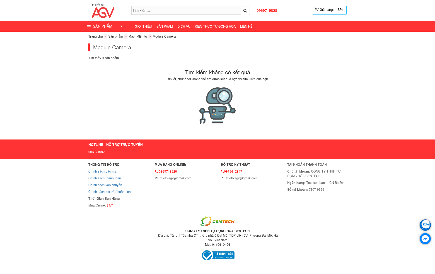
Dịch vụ (183, 26)
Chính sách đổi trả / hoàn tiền (109, 191)
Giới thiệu (143, 26)
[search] (245, 11)
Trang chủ (95, 36)
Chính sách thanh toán (104, 178)
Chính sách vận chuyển (105, 185)
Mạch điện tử (137, 36)
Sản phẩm (165, 26)
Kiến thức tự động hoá (215, 26)
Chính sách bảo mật (102, 171)
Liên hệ (246, 26)
